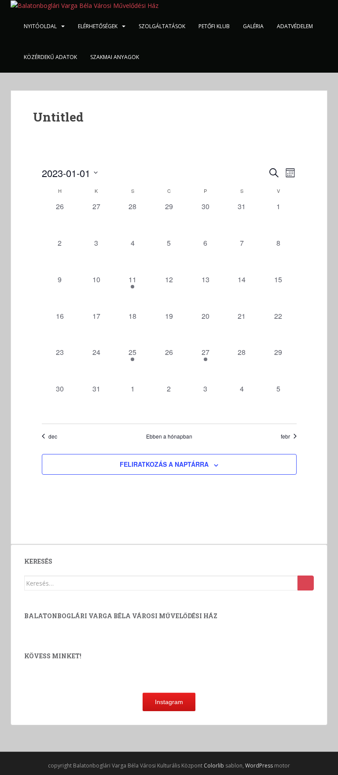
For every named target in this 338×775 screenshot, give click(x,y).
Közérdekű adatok (50, 57)
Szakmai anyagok (114, 57)
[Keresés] (306, 583)
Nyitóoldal (40, 26)
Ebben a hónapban (169, 436)
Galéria (253, 26)
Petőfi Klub (214, 26)
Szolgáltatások (162, 26)
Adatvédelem (295, 26)
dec (52, 436)
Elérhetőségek (98, 26)
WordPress (259, 765)
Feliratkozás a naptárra (164, 464)
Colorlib (214, 765)
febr (285, 436)
